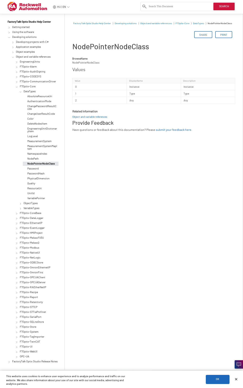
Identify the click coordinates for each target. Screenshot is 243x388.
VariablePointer (36, 198)
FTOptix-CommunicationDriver (38, 81)
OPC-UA (24, 356)
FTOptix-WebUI (28, 351)
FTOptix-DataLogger (31, 218)
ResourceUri (34, 188)
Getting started (21, 27)
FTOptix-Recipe (29, 292)
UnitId (31, 193)
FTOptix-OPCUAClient (32, 277)
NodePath (33, 158)
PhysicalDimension (38, 178)
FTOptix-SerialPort (30, 317)
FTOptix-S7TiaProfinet (33, 312)
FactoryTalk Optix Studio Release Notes (35, 361)
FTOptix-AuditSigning (32, 71)
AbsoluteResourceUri (39, 96)
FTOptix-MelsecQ (29, 243)
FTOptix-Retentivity (31, 302)
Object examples (25, 52)
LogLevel (32, 136)
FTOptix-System (29, 332)
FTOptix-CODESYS (30, 76)
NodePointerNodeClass (41, 163)
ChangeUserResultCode (41, 114)
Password (33, 168)
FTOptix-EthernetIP (31, 223)
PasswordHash (36, 173)
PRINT (223, 34)
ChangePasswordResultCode (42, 107)
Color (30, 119)
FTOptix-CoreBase (30, 213)
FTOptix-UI (26, 346)
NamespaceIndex (37, 154)
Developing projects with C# (32, 42)
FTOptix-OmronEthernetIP (35, 267)
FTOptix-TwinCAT (30, 341)
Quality (31, 183)
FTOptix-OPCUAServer (33, 282)
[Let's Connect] (239, 364)
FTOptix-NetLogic (30, 257)
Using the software (23, 32)
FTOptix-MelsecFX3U (32, 238)
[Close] (236, 379)
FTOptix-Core (28, 86)
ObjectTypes (31, 203)
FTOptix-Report (29, 297)
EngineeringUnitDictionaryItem (42, 130)
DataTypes (30, 91)
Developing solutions (24, 37)
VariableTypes (31, 208)
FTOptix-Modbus (29, 247)
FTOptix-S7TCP (28, 307)
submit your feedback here (173, 129)
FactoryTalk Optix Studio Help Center (29, 22)
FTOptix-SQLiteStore (32, 322)
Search (224, 6)
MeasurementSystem (39, 141)
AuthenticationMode (39, 101)
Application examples (28, 47)
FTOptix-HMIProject (31, 233)
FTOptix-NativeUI (30, 252)
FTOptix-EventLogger (32, 228)
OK (217, 379)
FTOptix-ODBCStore (31, 262)
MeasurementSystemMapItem (42, 147)
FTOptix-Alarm (28, 66)
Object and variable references (33, 57)
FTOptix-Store (28, 327)
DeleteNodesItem (37, 123)
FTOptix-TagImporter (32, 337)
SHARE (203, 34)
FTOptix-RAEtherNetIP (33, 287)
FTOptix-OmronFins (31, 272)
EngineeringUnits (30, 61)
